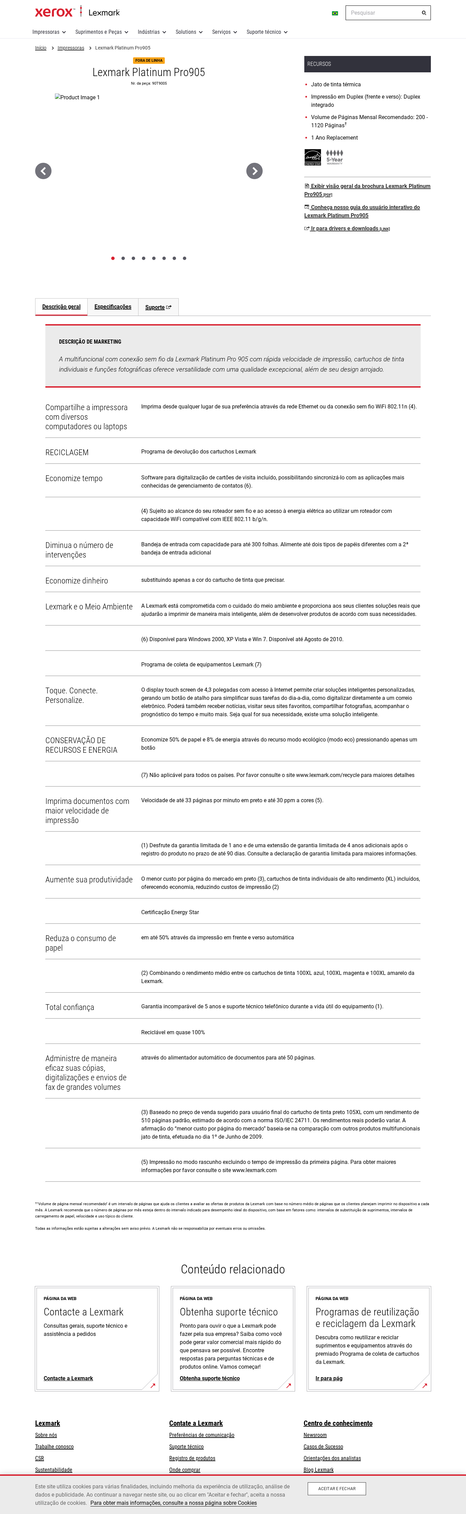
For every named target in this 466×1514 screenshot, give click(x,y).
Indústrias (149, 32)
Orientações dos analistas (332, 1458)
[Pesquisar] (424, 13)
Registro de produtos (192, 1458)
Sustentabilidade (53, 1470)
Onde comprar (184, 1470)
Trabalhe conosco (54, 1446)
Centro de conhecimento (338, 1423)
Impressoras (45, 32)
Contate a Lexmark (196, 1423)
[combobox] (388, 12)
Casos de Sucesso (323, 1446)
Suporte (155, 307)
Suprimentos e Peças (98, 32)
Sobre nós (46, 1435)
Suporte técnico (264, 32)
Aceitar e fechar (336, 1488)
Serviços (221, 32)
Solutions (186, 32)
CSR (39, 1458)
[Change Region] (335, 13)
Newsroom (315, 1435)
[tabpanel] (233, 754)
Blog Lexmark (319, 1470)
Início (77, 11)
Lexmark (47, 1423)
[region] (233, 1494)
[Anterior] (43, 171)
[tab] (113, 258)
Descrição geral (61, 306)
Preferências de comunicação (201, 1435)
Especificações (112, 306)
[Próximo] (254, 171)
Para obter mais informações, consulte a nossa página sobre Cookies (173, 1503)
